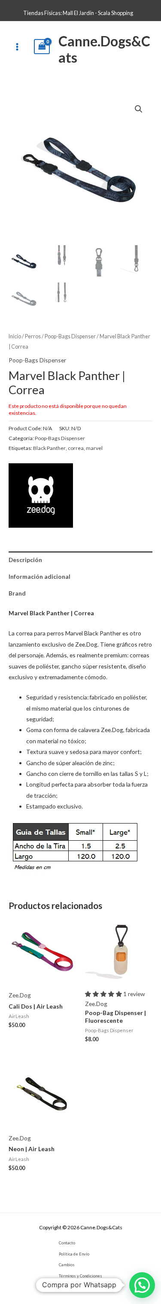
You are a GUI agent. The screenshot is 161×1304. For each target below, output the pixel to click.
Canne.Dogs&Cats (104, 49)
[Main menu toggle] (17, 46)
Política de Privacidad (78, 1286)
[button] (138, 109)
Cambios (67, 1264)
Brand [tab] (17, 593)
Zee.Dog (20, 995)
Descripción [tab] (25, 559)
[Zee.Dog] (41, 495)
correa (76, 448)
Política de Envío (74, 1254)
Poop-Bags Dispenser (70, 336)
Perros (33, 336)
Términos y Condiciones (80, 1276)
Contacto (67, 1242)
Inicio (15, 336)
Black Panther (49, 448)
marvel (94, 448)
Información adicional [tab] (39, 576)
